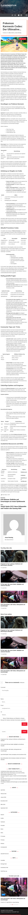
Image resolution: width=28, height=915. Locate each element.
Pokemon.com (24, 472)
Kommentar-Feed (4, 867)
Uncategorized (4, 847)
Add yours (22, 682)
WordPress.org (4, 871)
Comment (3, 687)
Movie (2, 829)
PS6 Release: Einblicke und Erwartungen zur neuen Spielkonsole (14, 781)
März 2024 (3, 804)
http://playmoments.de (9, 539)
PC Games (3, 836)
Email (2, 705)
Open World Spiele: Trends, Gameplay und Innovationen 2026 (13, 754)
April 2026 (3, 790)
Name (2, 699)
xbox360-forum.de (4, 853)
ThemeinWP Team (15, 911)
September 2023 (4, 808)
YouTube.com (24, 481)
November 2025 (4, 800)
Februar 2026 (3, 793)
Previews (2, 839)
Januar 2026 (3, 797)
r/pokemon (23, 475)
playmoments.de (8, 5)
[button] (3, 892)
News (2, 832)
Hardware (3, 821)
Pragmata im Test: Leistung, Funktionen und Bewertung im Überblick (11, 564)
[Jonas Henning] (14, 524)
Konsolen (3, 825)
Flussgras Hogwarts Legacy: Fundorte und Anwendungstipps (14, 775)
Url (1, 712)
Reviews (2, 843)
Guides (2, 818)
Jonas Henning (18, 32)
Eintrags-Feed (4, 863)
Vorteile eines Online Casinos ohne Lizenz (9, 771)
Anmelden (3, 860)
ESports (2, 814)
